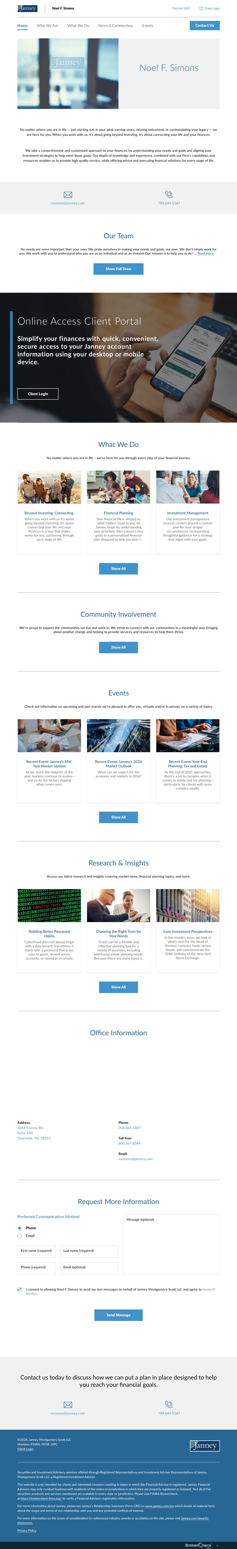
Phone (31, 1228)
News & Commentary (115, 26)
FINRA (35, 1444)
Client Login (38, 394)
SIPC (54, 1444)
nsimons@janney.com (68, 203)
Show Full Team (118, 269)
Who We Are (47, 26)
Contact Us (204, 25)
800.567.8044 (129, 1143)
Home (22, 26)
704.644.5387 (169, 203)
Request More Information (118, 1201)
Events (147, 26)
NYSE (46, 1444)
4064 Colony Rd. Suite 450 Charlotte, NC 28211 (34, 1133)
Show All (118, 569)
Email (30, 1236)
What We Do (78, 26)
